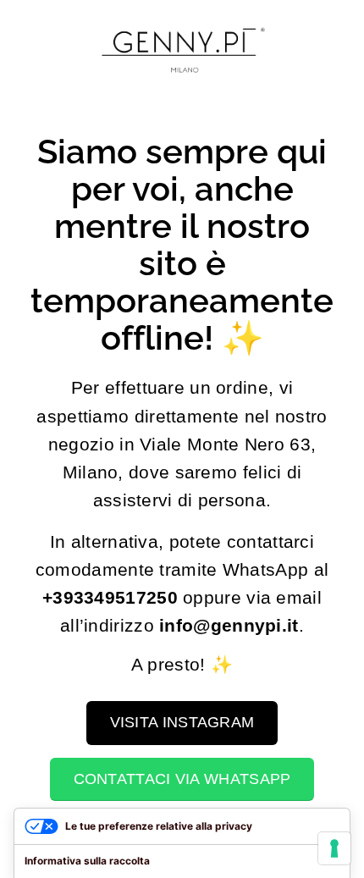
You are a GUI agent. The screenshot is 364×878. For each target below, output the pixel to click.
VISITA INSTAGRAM (182, 722)
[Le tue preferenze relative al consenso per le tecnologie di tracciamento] (334, 848)
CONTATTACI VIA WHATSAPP (182, 778)
